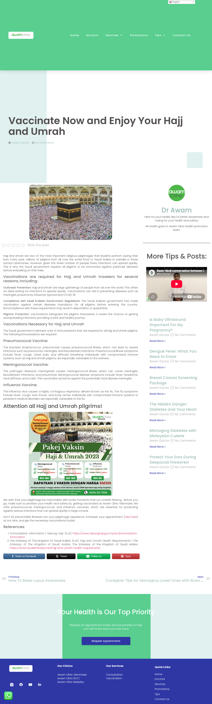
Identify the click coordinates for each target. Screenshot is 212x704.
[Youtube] (30, 684)
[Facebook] (21, 684)
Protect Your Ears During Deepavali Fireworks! (173, 459)
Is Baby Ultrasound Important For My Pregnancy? (168, 325)
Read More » (157, 341)
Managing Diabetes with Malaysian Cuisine (173, 433)
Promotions (139, 35)
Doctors (92, 35)
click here (131, 517)
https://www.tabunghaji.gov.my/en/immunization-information (74, 535)
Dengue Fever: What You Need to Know (173, 354)
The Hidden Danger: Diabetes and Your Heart (173, 406)
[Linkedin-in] (39, 684)
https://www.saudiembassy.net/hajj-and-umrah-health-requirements (55, 548)
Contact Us (181, 35)
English (176, 2)
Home (74, 35)
